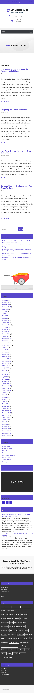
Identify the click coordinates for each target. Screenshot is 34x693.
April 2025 (5, 318)
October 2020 (5, 415)
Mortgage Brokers (4, 642)
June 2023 (5, 349)
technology (3, 653)
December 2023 (6, 338)
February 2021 (6, 406)
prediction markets (14, 642)
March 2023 (5, 354)
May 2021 (5, 399)
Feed (4, 511)
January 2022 (5, 383)
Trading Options (6, 459)
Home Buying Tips (5, 630)
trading (9, 653)
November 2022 (6, 361)
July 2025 (4, 311)
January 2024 (5, 336)
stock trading (27, 649)
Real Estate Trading (13, 646)
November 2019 (6, 435)
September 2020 (6, 417)
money (3, 638)
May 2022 (5, 374)
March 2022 (5, 379)
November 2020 (6, 413)
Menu (3, 31)
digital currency (24, 614)
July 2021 (4, 395)
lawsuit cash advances (12, 634)
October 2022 (5, 363)
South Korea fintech (12, 649)
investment (13, 630)
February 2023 (6, 356)
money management (12, 638)
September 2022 (6, 365)
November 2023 (6, 340)
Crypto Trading (6, 446)
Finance (3, 618)
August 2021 (5, 392)
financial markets (13, 618)
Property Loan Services (24, 642)
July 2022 (4, 370)
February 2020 (6, 428)
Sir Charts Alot (19, 9)
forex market (12, 626)
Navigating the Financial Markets (14, 110)
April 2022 (5, 377)
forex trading (20, 626)
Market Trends (20, 634)
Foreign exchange (5, 155)
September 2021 (6, 390)
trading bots (15, 653)
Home (8, 45)
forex (25, 622)
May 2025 (5, 316)
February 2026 (6, 304)
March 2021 (5, 404)
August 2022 (5, 368)
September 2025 (6, 307)
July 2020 (4, 422)
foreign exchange (18, 622)
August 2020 (5, 419)
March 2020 (5, 426)
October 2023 (5, 343)
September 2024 (6, 325)
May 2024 (5, 329)
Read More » (5, 101)
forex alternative (4, 626)
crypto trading (4, 614)
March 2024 (5, 331)
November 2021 (6, 386)
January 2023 (5, 358)
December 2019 (6, 433)
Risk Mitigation (4, 649)
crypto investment (21, 610)
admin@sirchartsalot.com (19, 16)
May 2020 (5, 424)
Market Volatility (28, 634)
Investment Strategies (23, 630)
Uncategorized (6, 462)
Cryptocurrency (11, 610)
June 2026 (5, 300)
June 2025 (5, 313)
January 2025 (5, 322)
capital (3, 610)
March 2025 (5, 320)
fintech (11, 622)
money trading (25, 638)
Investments (5, 453)
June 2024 (5, 327)
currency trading (14, 614)
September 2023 (6, 345)
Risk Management (24, 646)
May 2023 (5, 352)
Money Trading (4, 73)
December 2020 (6, 410)
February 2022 (6, 381)
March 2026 (5, 302)
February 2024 (6, 334)
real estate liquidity (4, 646)
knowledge (3, 634)
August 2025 (5, 309)
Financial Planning (23, 618)
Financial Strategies (5, 622)
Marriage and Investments (9, 455)
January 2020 (5, 431)
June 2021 (5, 397)
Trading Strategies (6, 657)
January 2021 (5, 408)
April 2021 (5, 401)
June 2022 (5, 372)
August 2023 (5, 347)
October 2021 (5, 388)
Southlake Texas (20, 649)
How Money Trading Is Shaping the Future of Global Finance (14, 70)
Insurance (4, 450)
